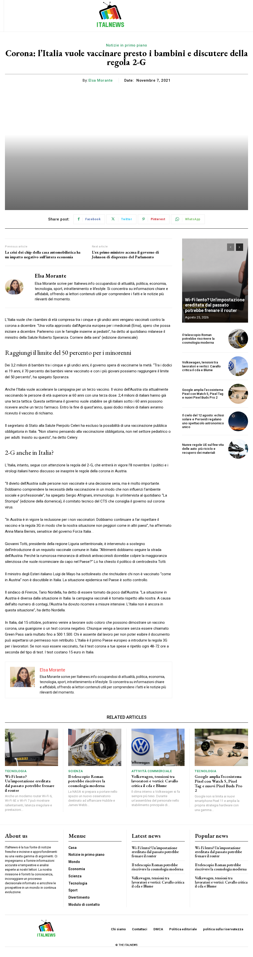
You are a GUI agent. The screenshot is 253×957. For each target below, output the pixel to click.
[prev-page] (230, 247)
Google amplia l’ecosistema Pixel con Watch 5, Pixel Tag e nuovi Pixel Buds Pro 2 (202, 393)
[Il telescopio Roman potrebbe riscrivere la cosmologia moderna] (238, 339)
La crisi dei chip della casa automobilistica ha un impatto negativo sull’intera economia (42, 254)
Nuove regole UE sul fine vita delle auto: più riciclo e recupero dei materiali (203, 448)
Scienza (75, 771)
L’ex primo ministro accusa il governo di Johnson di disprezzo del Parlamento (125, 254)
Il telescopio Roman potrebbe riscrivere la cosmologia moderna (198, 338)
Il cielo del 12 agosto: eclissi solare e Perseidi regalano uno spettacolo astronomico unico (203, 421)
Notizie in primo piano (126, 45)
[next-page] (239, 247)
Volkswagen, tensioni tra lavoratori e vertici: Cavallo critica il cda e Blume (201, 366)
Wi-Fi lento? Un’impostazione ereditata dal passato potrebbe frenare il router (215, 305)
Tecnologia (15, 771)
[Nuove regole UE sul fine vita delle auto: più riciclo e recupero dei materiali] (238, 449)
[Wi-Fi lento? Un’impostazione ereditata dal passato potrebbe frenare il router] (215, 281)
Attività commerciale (151, 771)
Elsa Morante (100, 80)
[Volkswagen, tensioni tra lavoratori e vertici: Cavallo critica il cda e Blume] (238, 366)
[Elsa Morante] (17, 287)
